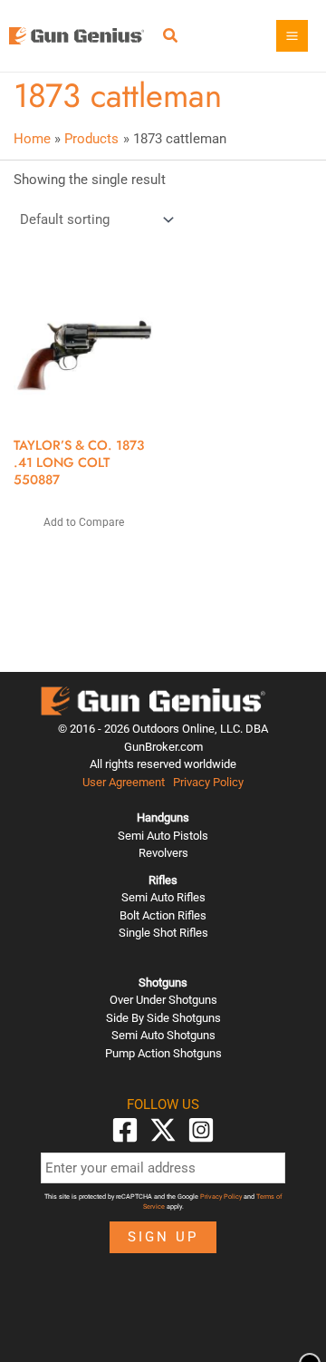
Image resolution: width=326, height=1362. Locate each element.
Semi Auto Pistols (163, 835)
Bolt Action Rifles (163, 915)
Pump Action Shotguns (163, 1053)
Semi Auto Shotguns (163, 1035)
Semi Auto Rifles (163, 897)
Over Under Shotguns (163, 1000)
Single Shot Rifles (163, 932)
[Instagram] (201, 1129)
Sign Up (163, 1237)
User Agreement (123, 782)
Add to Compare (83, 522)
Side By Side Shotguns (163, 1018)
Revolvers (163, 853)
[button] (171, 37)
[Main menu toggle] (292, 36)
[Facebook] (125, 1129)
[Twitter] (163, 1129)
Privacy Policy (208, 782)
